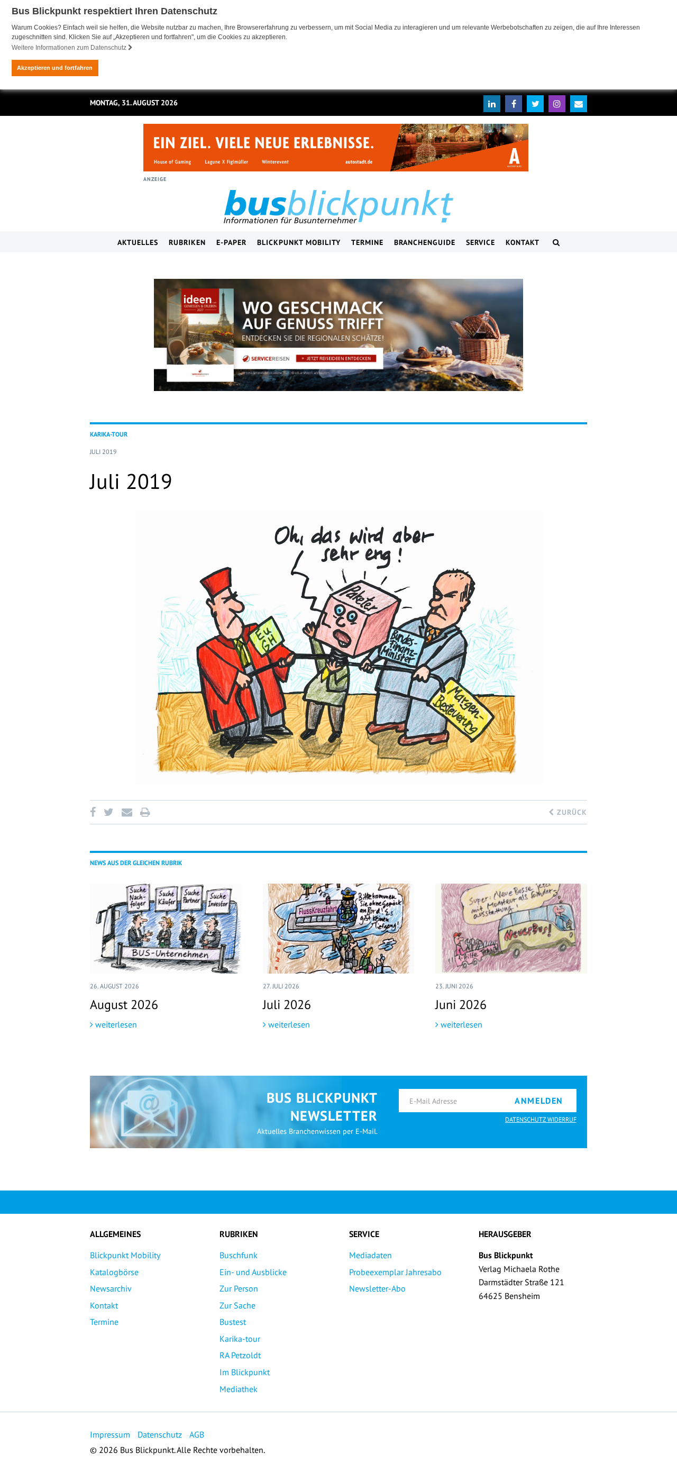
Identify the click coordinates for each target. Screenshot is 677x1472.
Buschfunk (238, 1255)
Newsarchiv (111, 1288)
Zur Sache (237, 1305)
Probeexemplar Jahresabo (395, 1272)
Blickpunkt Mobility (299, 242)
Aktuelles (137, 242)
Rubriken (187, 242)
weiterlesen (115, 1024)
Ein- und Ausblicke (253, 1272)
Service (480, 242)
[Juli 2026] (339, 929)
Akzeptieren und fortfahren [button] (55, 68)
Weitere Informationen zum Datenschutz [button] (70, 47)
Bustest (232, 1321)
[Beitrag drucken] (145, 812)
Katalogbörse (114, 1272)
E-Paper (231, 242)
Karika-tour (239, 1338)
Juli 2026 (287, 1004)
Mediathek (238, 1389)
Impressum (110, 1434)
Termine (367, 242)
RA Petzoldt (240, 1355)
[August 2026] (166, 929)
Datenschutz (160, 1434)
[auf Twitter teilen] (108, 812)
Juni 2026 (461, 1004)
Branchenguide (424, 242)
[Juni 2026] (511, 929)
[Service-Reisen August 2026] (338, 335)
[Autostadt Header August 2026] (335, 147)
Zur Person (238, 1288)
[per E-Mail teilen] (126, 812)
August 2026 (124, 1004)
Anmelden (539, 1100)
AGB (196, 1434)
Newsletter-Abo (377, 1288)
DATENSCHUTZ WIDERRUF (541, 1119)
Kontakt (522, 242)
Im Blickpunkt (244, 1372)
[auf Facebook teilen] (94, 812)
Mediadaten (370, 1255)
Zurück (570, 812)
